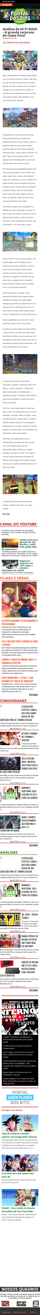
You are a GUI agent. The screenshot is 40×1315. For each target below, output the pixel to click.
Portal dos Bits (9, 2)
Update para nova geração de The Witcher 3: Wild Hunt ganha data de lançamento (20, 564)
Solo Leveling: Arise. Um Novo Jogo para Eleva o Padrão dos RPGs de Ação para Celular (18, 1054)
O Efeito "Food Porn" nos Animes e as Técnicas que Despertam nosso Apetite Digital (18, 1039)
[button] (4, 42)
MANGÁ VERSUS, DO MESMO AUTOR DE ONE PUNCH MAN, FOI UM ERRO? (30, 941)
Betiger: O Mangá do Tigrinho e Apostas (29, 737)
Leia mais (23, 728)
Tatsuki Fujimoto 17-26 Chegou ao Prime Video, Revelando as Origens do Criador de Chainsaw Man (19, 1081)
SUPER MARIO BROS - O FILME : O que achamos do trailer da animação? (18, 679)
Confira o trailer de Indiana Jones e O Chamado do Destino (19, 661)
